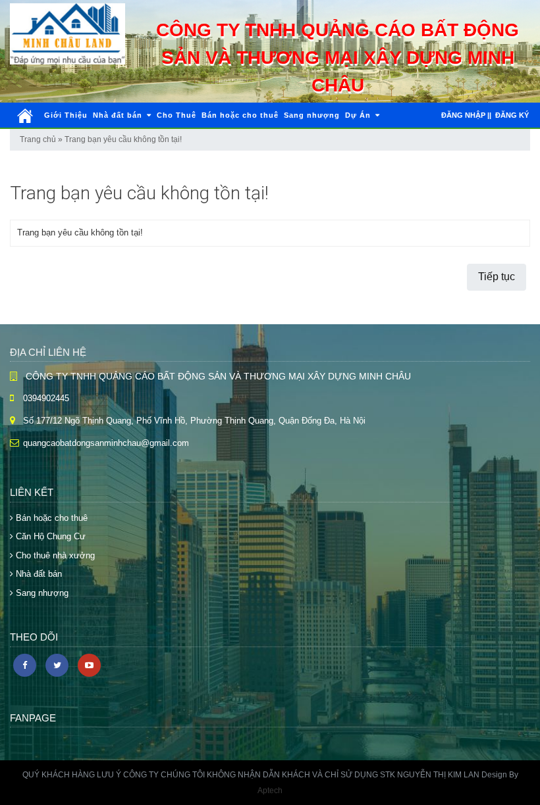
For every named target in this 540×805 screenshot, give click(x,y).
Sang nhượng (312, 115)
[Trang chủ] (25, 116)
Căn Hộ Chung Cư (49, 536)
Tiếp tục (496, 276)
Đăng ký (512, 115)
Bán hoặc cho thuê (240, 115)
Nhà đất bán (119, 115)
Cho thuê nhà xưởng (54, 555)
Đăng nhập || (466, 115)
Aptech (270, 790)
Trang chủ (38, 139)
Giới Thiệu (66, 115)
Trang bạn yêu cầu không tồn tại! (123, 139)
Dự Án (359, 115)
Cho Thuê (176, 115)
